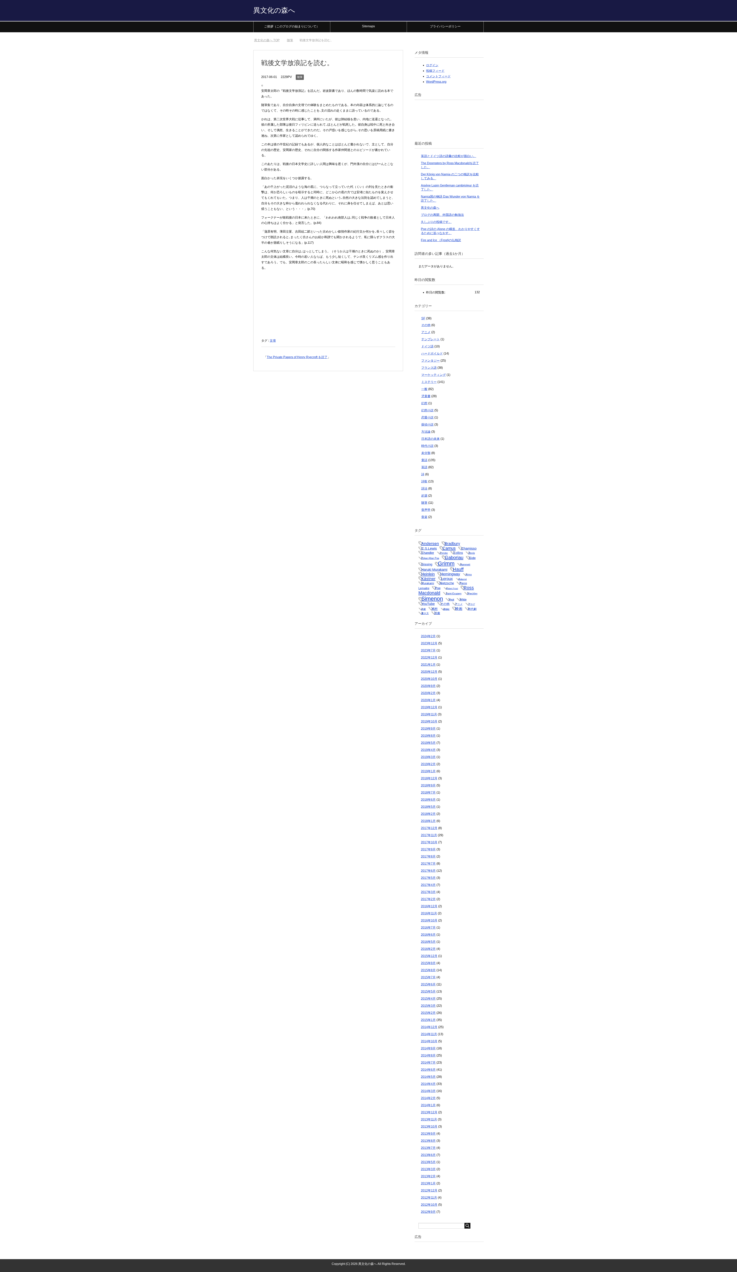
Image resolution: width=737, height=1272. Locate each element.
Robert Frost (452, 588)
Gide (472, 558)
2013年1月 (428, 1183)
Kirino (469, 574)
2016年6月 (428, 934)
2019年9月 (428, 728)
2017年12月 (429, 828)
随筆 (299, 77)
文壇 (273, 340)
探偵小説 (427, 424)
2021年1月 (428, 664)
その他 (425, 325)
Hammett (465, 564)
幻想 (424, 403)
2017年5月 (428, 877)
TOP (269, 40)
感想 (434, 609)
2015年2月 (428, 1012)
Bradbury (452, 543)
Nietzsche (447, 583)
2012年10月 (429, 1204)
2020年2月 (428, 693)
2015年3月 (428, 1005)
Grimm (446, 563)
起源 (424, 495)
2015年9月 (428, 963)
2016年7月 (428, 927)
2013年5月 (428, 1162)
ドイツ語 (427, 346)
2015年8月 (428, 970)
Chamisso (469, 548)
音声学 (425, 509)
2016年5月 (428, 941)
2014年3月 (428, 1091)
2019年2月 (428, 764)
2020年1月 (428, 700)
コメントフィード (438, 76)
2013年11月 (429, 1119)
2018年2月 (428, 813)
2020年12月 (429, 671)
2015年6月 (428, 984)
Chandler (427, 553)
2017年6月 (428, 870)
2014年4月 (428, 1084)
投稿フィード (435, 70)
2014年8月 (428, 1055)
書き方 (425, 613)
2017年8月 (428, 856)
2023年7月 (428, 650)
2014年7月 (428, 1062)
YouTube (428, 604)
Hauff (458, 569)
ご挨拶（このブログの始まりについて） (291, 26)
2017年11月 (429, 835)
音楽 (424, 517)
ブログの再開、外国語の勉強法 (442, 214)
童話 (424, 460)
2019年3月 (428, 757)
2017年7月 (428, 863)
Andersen (430, 543)
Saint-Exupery (454, 593)
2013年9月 (428, 1133)
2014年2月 (428, 1098)
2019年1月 (428, 771)
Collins (458, 552)
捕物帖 (446, 609)
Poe (437, 588)
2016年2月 (428, 948)
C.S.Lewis (429, 548)
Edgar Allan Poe (430, 558)
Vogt (451, 599)
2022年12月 (429, 657)
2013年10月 (429, 1126)
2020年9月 (428, 686)
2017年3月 (428, 892)
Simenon (432, 599)
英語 (424, 467)
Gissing (426, 564)
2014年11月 (429, 1034)
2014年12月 (429, 1027)
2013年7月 (428, 1147)
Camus (449, 548)
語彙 (437, 613)
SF (423, 318)
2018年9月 (428, 785)
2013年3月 (428, 1169)
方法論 (425, 431)
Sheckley (472, 593)
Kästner (428, 578)
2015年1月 (428, 1020)
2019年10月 (429, 721)
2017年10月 (429, 842)
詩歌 (424, 481)
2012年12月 (429, 1190)
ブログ (471, 604)
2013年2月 (428, 1176)
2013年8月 (428, 1140)
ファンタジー (430, 360)
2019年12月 (429, 707)
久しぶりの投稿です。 (436, 222)
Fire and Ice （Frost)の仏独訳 (441, 240)
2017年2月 (428, 899)
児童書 (425, 396)
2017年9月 (428, 849)
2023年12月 (429, 643)
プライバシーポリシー (445, 26)
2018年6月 (428, 799)
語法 (424, 488)
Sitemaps (368, 26)
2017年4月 (428, 885)
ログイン (432, 65)
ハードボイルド (432, 353)
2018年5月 (428, 806)
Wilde (463, 599)
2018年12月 (429, 778)
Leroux (447, 579)
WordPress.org (436, 81)
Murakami (427, 583)
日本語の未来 (430, 438)
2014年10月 (429, 1041)
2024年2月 (428, 636)
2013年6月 (428, 1155)
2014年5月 (428, 1076)
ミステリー (429, 382)
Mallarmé (462, 579)
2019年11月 (429, 714)
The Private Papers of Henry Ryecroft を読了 (297, 357)
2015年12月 (429, 956)
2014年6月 (428, 1069)
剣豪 (423, 609)
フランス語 (429, 367)
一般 (424, 389)
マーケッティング (433, 374)
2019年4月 (428, 750)
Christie (444, 553)
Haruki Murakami (434, 570)
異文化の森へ (274, 10)
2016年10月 (429, 920)
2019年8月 (428, 735)
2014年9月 (428, 1048)
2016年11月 (429, 913)
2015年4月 (428, 998)
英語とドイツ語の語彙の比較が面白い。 (448, 156)
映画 (458, 609)
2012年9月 (428, 1211)
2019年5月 (428, 742)
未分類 (425, 453)
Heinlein (428, 574)
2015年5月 (428, 991)
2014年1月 (428, 1105)
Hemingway (450, 574)
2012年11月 (429, 1197)
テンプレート (430, 339)
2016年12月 (429, 906)
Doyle (471, 553)
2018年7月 (428, 792)
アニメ (425, 332)
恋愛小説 (427, 417)
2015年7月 (428, 977)
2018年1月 (428, 821)
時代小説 (427, 445)
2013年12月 (429, 1112)
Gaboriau (454, 557)
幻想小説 (427, 410)
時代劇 (472, 609)
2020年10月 (429, 678)
